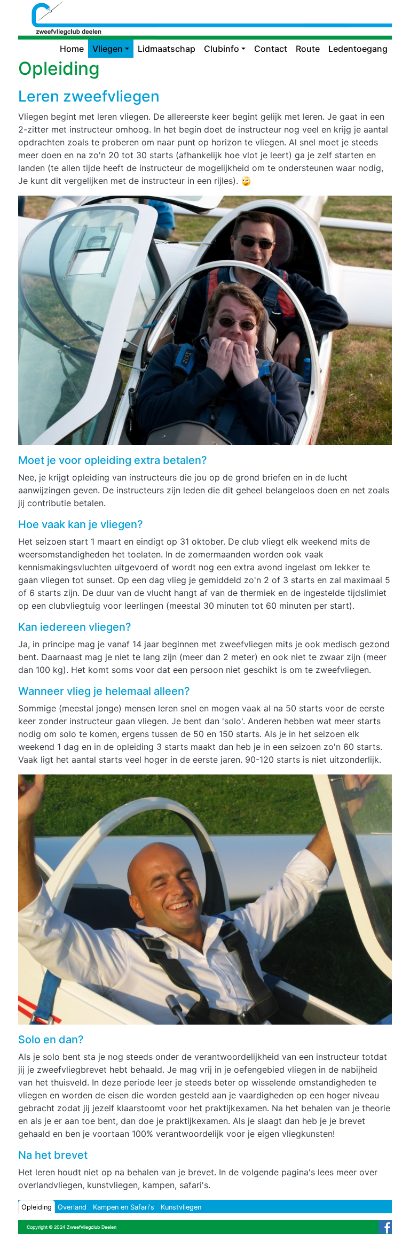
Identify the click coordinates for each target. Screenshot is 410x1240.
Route (308, 48)
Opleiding (36, 1207)
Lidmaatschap (166, 48)
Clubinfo (221, 48)
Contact (270, 48)
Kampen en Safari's (123, 1207)
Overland (72, 1207)
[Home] (205, 8)
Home (72, 48)
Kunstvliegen (181, 1207)
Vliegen (107, 48)
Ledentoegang (358, 48)
